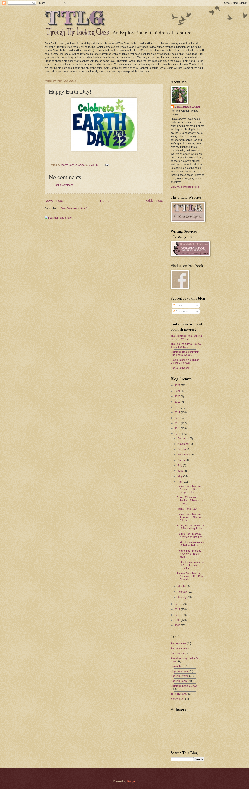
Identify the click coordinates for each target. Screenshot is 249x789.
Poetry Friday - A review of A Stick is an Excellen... (190, 565)
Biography (176, 666)
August (182, 460)
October (182, 449)
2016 (178, 417)
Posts (178, 305)
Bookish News (179, 681)
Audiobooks (177, 653)
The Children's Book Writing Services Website (186, 337)
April (180, 481)
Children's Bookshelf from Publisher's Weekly (185, 353)
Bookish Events (180, 675)
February (183, 591)
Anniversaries (178, 643)
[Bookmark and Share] (58, 217)
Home (104, 201)
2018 (178, 407)
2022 (178, 385)
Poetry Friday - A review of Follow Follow (190, 544)
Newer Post (54, 201)
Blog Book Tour (179, 671)
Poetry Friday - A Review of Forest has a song (190, 500)
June (181, 470)
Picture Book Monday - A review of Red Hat (190, 535)
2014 (178, 428)
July (180, 465)
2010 (178, 614)
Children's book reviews (184, 685)
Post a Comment (63, 184)
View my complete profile (185, 186)
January (182, 597)
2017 (178, 412)
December (184, 438)
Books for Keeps (180, 367)
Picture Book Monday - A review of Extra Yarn (190, 553)
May (180, 476)
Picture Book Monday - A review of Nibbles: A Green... (190, 517)
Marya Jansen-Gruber (187, 106)
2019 (178, 401)
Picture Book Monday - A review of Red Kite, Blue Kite (190, 576)
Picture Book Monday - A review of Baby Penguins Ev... (190, 489)
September (184, 454)
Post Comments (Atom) (73, 208)
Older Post (154, 201)
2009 (178, 620)
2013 (178, 434)
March (181, 586)
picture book (177, 698)
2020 (178, 396)
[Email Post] (107, 164)
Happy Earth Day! (187, 508)
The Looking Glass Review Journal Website (186, 345)
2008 (178, 625)
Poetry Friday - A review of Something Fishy (190, 527)
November (184, 443)
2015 (178, 423)
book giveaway (179, 693)
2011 (178, 609)
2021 (178, 391)
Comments (181, 311)
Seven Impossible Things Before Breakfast (185, 361)
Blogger (131, 781)
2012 (178, 603)
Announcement (179, 648)
